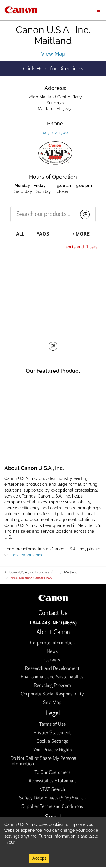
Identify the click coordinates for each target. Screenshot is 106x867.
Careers (52, 660)
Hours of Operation (53, 177)
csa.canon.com (27, 554)
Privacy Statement (52, 733)
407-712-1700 (55, 132)
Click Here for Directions (64, 68)
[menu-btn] (98, 10)
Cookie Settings (52, 741)
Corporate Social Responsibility (52, 694)
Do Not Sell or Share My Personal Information (44, 761)
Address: (55, 88)
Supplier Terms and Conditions (52, 806)
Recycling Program (52, 685)
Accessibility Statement (52, 781)
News (52, 651)
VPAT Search (52, 789)
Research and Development (52, 668)
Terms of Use (52, 724)
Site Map (52, 702)
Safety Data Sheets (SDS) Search (52, 798)
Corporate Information (52, 643)
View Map (53, 54)
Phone (55, 123)
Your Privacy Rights (52, 750)
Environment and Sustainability (52, 677)
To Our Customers (52, 772)
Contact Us (53, 613)
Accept (39, 858)
